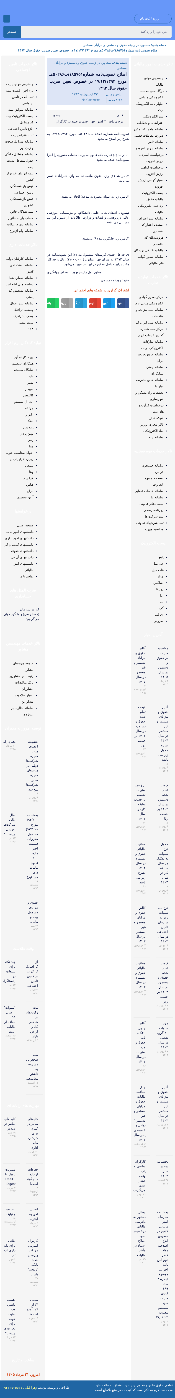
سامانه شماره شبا (21, 278)
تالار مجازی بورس (152, 424)
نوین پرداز (26, 433)
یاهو (161, 557)
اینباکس (158, 582)
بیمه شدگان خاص (21, 211)
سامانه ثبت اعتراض (150, 218)
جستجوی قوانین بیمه (19, 84)
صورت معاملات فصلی (149, 135)
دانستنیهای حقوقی (21, 551)
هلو (31, 376)
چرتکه (29, 408)
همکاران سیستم (22, 363)
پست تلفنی (25, 322)
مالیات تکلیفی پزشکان (149, 250)
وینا (31, 472)
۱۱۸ (30, 329)
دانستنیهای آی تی (22, 557)
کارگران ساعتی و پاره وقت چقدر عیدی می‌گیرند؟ (139, 1176)
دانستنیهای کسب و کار (18, 544)
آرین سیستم (25, 497)
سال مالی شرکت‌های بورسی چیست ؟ (8, 824)
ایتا (162, 595)
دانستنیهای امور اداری (19, 538)
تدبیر (30, 382)
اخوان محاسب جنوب (19, 452)
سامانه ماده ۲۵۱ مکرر (149, 129)
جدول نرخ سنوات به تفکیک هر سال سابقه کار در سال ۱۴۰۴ (162, 863)
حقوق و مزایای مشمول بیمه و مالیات (33, 912)
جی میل (158, 563)
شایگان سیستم (23, 370)
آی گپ (159, 614)
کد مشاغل (26, 122)
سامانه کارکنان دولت (19, 258)
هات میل (158, 570)
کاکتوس (28, 395)
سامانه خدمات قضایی (149, 491)
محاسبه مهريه (154, 529)
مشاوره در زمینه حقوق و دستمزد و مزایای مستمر (117, 45)
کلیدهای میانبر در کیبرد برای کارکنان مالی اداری (32, 1133)
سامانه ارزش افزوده (150, 148)
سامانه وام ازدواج (21, 230)
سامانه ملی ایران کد (150, 322)
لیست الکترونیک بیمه (19, 116)
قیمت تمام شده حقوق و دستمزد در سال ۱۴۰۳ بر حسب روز (162, 982)
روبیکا (160, 589)
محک (30, 421)
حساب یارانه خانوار (20, 218)
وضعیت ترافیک (23, 309)
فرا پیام (28, 478)
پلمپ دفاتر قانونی (151, 503)
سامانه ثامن (155, 142)
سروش (159, 621)
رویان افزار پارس (21, 459)
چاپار (160, 576)
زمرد (30, 440)
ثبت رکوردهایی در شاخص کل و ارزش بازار (31, 1022)
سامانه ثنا (157, 497)
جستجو (12, 31)
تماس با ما (26, 576)
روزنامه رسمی (154, 510)
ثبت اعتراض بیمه (22, 135)
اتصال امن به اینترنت (33, 1214)
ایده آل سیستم (23, 401)
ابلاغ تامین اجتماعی (20, 128)
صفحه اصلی (25, 525)
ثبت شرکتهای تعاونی (150, 523)
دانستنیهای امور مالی (19, 531)
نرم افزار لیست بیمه (19, 90)
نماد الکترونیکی (153, 431)
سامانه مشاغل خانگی (19, 154)
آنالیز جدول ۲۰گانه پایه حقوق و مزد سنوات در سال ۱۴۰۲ (140, 1042)
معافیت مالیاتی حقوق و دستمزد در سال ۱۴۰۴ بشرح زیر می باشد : (140, 863)
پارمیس (28, 427)
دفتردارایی (8, 741)
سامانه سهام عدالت (20, 224)
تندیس (29, 465)
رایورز (29, 414)
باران (30, 491)
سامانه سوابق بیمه (20, 109)
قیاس (29, 484)
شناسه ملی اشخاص (19, 284)
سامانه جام (156, 437)
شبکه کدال (156, 418)
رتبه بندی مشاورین (20, 676)
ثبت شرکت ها (154, 516)
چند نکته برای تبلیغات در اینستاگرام (8, 971)
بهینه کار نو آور (23, 357)
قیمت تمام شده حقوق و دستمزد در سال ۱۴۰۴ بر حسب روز (140, 726)
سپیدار (29, 389)
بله (162, 602)
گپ (161, 608)
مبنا (31, 446)
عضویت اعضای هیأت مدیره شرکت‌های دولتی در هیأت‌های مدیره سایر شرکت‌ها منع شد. (31, 765)
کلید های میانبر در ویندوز (9, 1123)
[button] (6, 19)
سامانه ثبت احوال (21, 303)
